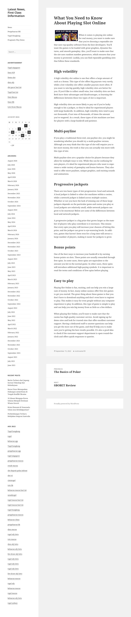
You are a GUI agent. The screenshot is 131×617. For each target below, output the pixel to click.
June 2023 (11, 267)
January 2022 (13, 337)
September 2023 (14, 255)
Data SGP (11, 72)
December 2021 (14, 341)
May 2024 (11, 222)
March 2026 (12, 181)
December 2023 (14, 242)
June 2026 (11, 169)
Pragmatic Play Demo (16, 40)
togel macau (12, 593)
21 (22, 135)
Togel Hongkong (14, 36)
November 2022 (14, 296)
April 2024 (12, 226)
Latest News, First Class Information (16, 12)
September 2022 (14, 304)
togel (10, 436)
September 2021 (14, 353)
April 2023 (12, 275)
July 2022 (11, 312)
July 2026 (11, 165)
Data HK (11, 102)
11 (13, 132)
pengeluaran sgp (14, 451)
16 (29, 132)
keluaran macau (14, 588)
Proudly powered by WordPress (66, 404)
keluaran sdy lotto (15, 598)
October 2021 (13, 349)
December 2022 (14, 292)
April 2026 (12, 177)
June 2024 (11, 218)
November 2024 (14, 197)
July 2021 (11, 361)
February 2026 (13, 185)
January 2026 (13, 189)
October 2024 (13, 202)
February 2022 (13, 332)
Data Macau (12, 97)
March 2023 (12, 279)
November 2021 (14, 345)
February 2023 (13, 283)
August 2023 (12, 259)
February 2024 (13, 234)
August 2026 (12, 161)
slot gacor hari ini (14, 87)
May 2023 (11, 271)
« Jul (12, 145)
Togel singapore (14, 68)
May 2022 (11, 320)
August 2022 (12, 308)
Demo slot (11, 77)
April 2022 (12, 324)
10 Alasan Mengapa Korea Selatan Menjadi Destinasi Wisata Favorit (18, 400)
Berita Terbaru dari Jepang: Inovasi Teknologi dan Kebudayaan (18, 382)
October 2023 (13, 251)
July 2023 (11, 263)
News (10, 27)
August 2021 (12, 357)
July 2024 (11, 214)
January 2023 (13, 287)
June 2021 (11, 365)
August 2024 (12, 210)
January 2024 (13, 238)
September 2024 (14, 206)
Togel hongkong (14, 431)
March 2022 (12, 328)
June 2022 (11, 316)
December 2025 (14, 193)
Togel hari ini (13, 92)
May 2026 (11, 173)
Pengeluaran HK (14, 31)
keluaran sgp (13, 441)
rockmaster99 (80, 351)
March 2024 (12, 230)
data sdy (11, 82)
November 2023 (14, 247)
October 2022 (13, 300)
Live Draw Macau (14, 107)
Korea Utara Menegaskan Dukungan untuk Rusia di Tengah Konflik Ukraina (17, 391)
